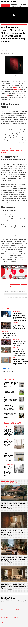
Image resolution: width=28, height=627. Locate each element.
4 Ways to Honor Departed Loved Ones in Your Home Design (20, 326)
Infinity (15, 87)
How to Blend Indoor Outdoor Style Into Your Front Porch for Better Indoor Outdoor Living (10, 392)
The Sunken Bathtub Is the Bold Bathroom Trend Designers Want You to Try (10, 399)
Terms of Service (4, 617)
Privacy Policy (7, 602)
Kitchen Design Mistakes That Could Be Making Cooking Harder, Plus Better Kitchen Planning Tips (8, 431)
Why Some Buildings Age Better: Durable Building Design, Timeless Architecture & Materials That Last (8, 470)
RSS (2, 622)
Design (6, 439)
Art (2, 48)
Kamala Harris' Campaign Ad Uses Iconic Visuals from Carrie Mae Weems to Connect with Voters (20, 317)
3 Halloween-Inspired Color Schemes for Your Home (19, 343)
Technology (16, 311)
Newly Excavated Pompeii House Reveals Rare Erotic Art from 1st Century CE (20, 362)
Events (15, 610)
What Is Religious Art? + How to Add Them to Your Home (9, 335)
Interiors (16, 323)
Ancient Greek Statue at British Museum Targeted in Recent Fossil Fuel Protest (19, 352)
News (6, 452)
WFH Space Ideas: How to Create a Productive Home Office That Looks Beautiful (11, 415)
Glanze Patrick (5, 50)
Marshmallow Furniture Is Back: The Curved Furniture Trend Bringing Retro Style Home (13, 586)
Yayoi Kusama (17, 89)
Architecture (8, 464)
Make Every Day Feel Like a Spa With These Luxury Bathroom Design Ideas (8, 445)
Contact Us (16, 617)
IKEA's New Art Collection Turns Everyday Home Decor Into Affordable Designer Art (11, 384)
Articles (15, 347)
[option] (19, 5)
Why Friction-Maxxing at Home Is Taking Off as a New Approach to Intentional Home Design (14, 559)
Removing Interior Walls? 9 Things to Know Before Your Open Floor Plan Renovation (13, 532)
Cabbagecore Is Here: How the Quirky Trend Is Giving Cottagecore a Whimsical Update (10, 407)
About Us (3, 616)
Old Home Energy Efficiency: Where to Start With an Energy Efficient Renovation (13, 505)
